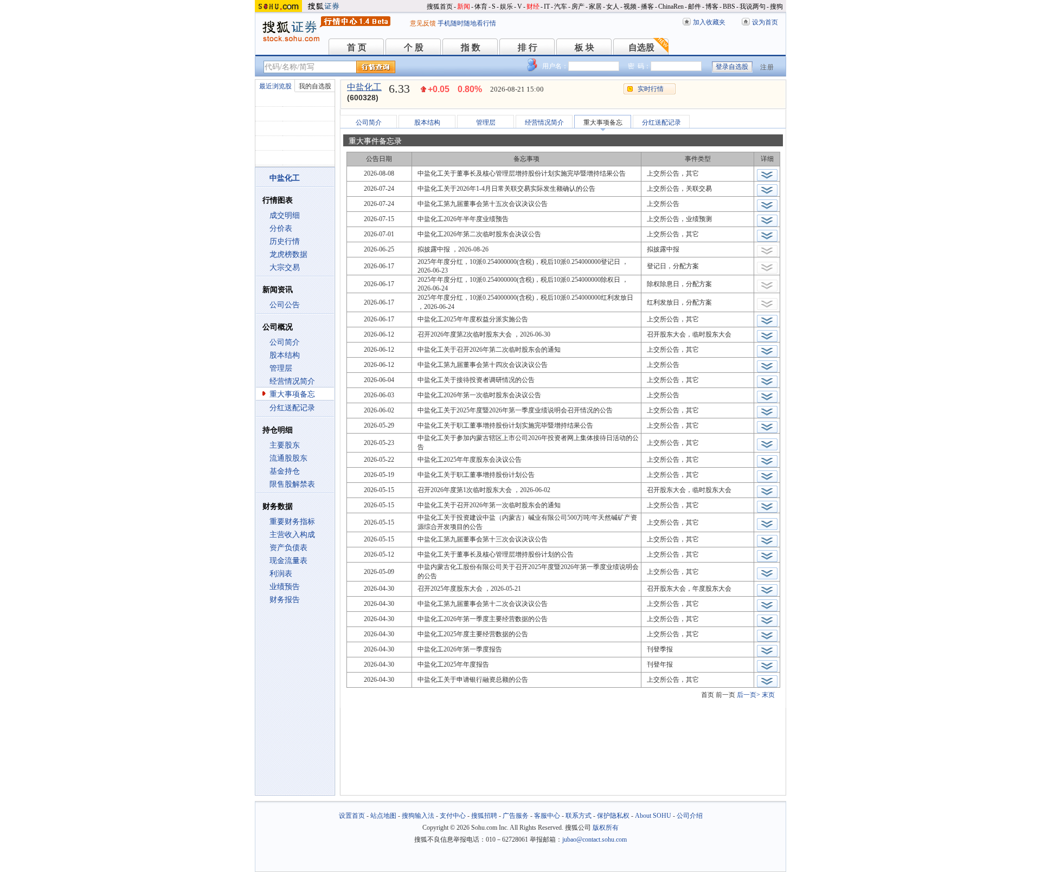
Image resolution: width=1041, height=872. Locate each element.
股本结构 (284, 355)
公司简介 (284, 342)
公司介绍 (690, 815)
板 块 (584, 47)
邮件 (694, 6)
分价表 (280, 228)
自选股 (641, 47)
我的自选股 (315, 86)
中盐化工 (364, 87)
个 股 (413, 47)
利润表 (280, 574)
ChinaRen (671, 6)
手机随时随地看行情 (467, 23)
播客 (647, 6)
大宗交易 (284, 267)
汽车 (560, 6)
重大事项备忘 (292, 394)
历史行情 (284, 241)
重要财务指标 (292, 522)
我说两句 (753, 6)
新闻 (463, 6)
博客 (711, 6)
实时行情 (651, 89)
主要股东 (284, 445)
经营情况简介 (292, 381)
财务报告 (284, 600)
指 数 (470, 47)
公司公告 (284, 305)
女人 (612, 6)
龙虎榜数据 (288, 254)
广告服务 (516, 815)
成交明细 (284, 215)
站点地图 (383, 815)
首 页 (357, 47)
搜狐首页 (440, 6)
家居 (595, 6)
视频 (630, 6)
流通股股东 (288, 458)
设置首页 (352, 815)
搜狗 (776, 6)
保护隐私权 (613, 815)
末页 (768, 695)
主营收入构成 (292, 535)
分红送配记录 (292, 408)
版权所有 (606, 827)
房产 (577, 6)
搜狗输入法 (418, 815)
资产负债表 (288, 548)
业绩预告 (284, 587)
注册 (767, 67)
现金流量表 (288, 561)
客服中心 (547, 815)
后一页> (748, 695)
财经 (532, 6)
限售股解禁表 (292, 484)
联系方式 (579, 815)
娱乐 (506, 6)
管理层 (280, 368)
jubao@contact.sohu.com (594, 839)
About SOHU (653, 815)
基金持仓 (284, 471)
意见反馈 (423, 23)
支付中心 (453, 815)
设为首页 (765, 22)
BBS (729, 6)
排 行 (527, 47)
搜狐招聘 (484, 815)
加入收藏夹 (709, 22)
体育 (480, 6)
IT (547, 6)
